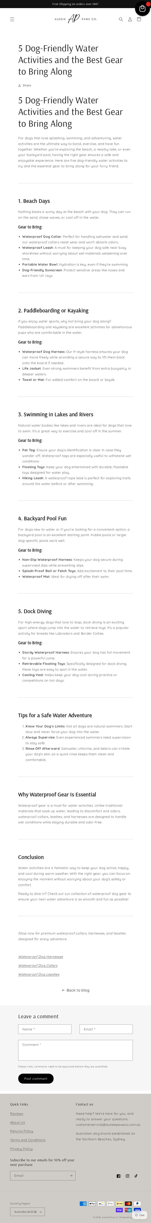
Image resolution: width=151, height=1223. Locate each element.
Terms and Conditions (27, 1140)
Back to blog (78, 990)
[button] (12, 19)
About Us (17, 1122)
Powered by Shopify (130, 1217)
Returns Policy (21, 1131)
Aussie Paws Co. (111, 1217)
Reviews (16, 1113)
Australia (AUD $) (25, 1211)
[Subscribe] (70, 1175)
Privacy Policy (21, 1149)
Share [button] (27, 85)
